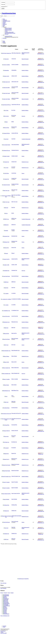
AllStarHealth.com (40, 65)
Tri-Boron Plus (14, 504)
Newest (1, 592)
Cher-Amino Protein (15, 144)
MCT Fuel (13, 344)
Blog (3, 26)
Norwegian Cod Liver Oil (16, 413)
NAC (12, 395)
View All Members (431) (4, 615)
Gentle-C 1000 (14, 264)
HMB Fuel (13, 281)
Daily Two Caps (14, 201)
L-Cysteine (13, 304)
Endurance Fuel (14, 241)
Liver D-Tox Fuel (15, 316)
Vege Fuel (13, 527)
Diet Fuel (13, 207)
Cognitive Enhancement (9, 32)
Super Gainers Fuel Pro (16, 493)
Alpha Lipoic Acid (15, 81)
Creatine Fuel (14, 178)
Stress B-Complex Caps (16, 476)
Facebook (4, 625)
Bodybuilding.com (40, 53)
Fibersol (13, 253)
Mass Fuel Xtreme (15, 338)
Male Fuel (13, 327)
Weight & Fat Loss (8, 30)
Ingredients (5, 24)
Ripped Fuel (14, 453)
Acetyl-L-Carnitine (15, 64)
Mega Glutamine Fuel (15, 373)
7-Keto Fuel (14, 58)
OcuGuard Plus (14, 424)
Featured (5, 592)
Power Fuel (14, 435)
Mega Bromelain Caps (15, 350)
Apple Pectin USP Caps (16, 104)
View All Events (3, 583)
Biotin (13, 121)
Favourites (4, 38)
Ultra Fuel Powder (15, 521)
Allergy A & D (14, 75)
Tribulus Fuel (14, 510)
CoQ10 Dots (14, 173)
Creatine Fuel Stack (15, 184)
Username (3, 2)
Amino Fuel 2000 (15, 86)
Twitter (4, 626)
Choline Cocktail (15, 155)
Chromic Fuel (14, 161)
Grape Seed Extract (15, 276)
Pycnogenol (14, 447)
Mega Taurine (14, 384)
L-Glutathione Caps (15, 310)
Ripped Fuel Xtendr (15, 470)
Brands (4, 42)
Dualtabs (13, 229)
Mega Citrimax (14, 356)
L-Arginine (13, 293)
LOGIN (3, 8)
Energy (6, 31)
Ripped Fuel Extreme (15, 464)
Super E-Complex (15, 487)
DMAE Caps (14, 218)
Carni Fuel (13, 138)
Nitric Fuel (13, 401)
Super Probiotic (14, 499)
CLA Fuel (13, 166)
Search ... (2, 15)
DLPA (13, 213)
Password (3, 4)
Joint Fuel (13, 287)
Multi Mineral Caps (15, 390)
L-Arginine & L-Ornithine (16, 298)
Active (9, 592)
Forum (4, 25)
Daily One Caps (14, 189)
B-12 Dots (13, 110)
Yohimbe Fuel (14, 533)
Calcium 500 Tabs (15, 133)
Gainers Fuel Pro (15, 258)
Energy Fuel (14, 247)
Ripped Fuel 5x (14, 458)
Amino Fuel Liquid (15, 92)
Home (4, 41)
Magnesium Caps (15, 321)
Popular (12, 592)
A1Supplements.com (40, 110)
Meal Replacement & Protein (10, 33)
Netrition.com (40, 328)
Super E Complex (15, 481)
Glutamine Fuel (14, 270)
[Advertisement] (4, 561)
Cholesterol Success (15, 150)
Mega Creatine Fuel (15, 367)
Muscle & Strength (8, 28)
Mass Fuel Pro (14, 333)
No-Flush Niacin (14, 407)
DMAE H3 (14, 224)
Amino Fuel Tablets (15, 98)
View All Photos (3, 588)
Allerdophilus (14, 70)
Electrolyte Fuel (14, 236)
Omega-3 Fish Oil (15, 430)
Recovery (6, 34)
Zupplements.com (40, 59)
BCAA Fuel (14, 115)
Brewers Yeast (14, 126)
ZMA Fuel (13, 538)
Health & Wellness (8, 29)
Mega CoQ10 (14, 361)
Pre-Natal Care (14, 441)
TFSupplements (40, 208)
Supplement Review (8, 36)
